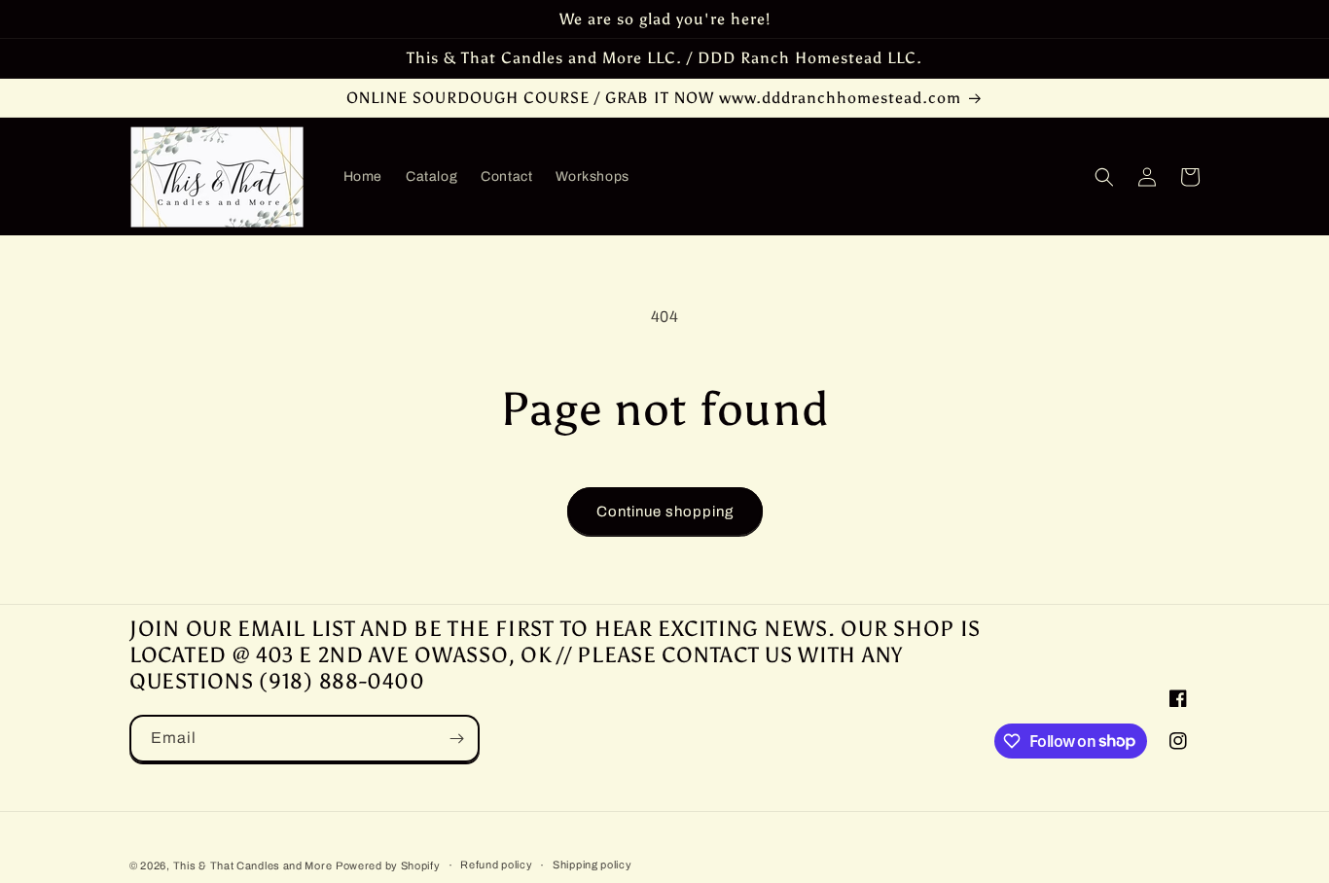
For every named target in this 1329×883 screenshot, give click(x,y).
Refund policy (496, 864)
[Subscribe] (456, 738)
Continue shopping (665, 511)
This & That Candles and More (253, 865)
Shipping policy (592, 864)
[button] (1104, 177)
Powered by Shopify (388, 865)
